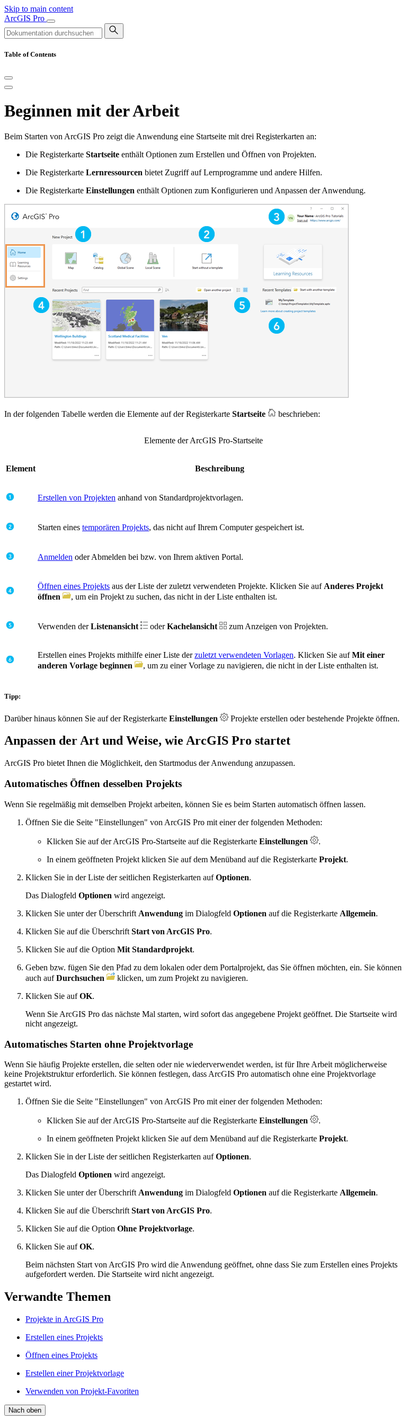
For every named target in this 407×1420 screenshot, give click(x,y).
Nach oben (24, 1410)
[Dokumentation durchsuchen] (113, 31)
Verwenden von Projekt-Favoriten (82, 1391)
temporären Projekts (115, 527)
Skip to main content (38, 8)
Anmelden (55, 556)
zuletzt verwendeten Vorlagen (244, 654)
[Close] (8, 77)
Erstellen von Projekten (77, 497)
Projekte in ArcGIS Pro (64, 1319)
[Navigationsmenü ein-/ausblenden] (51, 21)
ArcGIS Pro (25, 18)
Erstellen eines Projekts (64, 1337)
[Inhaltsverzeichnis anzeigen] (8, 87)
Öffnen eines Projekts (74, 586)
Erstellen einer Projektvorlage (74, 1373)
